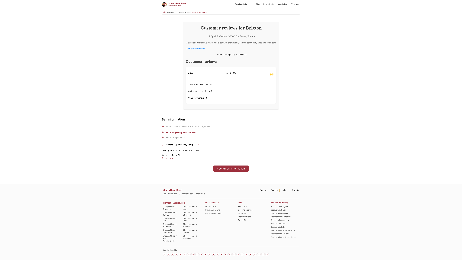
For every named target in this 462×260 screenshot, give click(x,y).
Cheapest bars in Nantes (190, 231)
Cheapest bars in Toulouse (190, 225)
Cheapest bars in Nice (170, 237)
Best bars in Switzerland (281, 217)
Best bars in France (243, 4)
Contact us (242, 213)
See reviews (167, 158)
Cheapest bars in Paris (190, 219)
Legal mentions (244, 217)
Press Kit (242, 220)
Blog (258, 4)
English (274, 190)
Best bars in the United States (283, 237)
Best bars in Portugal (280, 234)
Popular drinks (169, 241)
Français (263, 190)
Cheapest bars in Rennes (170, 213)
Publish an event (212, 210)
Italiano (285, 190)
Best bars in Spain (278, 223)
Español (295, 190)
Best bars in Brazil (278, 210)
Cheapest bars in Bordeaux (170, 225)
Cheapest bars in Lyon (190, 207)
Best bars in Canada (279, 213)
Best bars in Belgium (279, 206)
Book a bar (242, 206)
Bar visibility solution (214, 213)
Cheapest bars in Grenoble (170, 207)
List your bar (210, 206)
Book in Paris (268, 4)
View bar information (195, 48)
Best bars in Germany (280, 220)
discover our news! (199, 12)
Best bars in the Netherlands (283, 230)
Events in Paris (282, 4)
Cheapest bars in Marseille (190, 237)
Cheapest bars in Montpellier (170, 231)
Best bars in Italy (278, 227)
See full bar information (231, 168)
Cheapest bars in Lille (170, 219)
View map (295, 4)
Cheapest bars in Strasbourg (190, 213)
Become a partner (245, 210)
